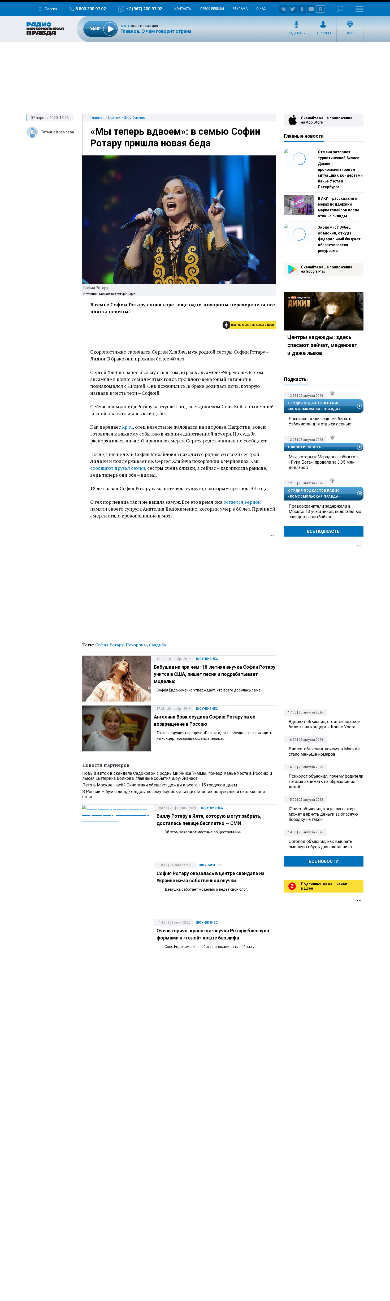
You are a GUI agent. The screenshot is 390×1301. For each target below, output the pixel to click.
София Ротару (109, 645)
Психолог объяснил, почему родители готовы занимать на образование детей (326, 781)
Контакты (183, 9)
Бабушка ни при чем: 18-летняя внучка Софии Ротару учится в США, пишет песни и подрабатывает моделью (214, 674)
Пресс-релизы (212, 9)
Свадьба (157, 645)
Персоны (323, 33)
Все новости (324, 861)
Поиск (340, 9)
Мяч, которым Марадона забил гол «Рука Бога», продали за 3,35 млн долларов (323, 462)
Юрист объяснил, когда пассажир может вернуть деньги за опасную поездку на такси (323, 814)
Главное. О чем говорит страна (156, 31)
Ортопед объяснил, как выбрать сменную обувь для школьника (320, 844)
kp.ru (127, 427)
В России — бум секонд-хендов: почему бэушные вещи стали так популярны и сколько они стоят (173, 794)
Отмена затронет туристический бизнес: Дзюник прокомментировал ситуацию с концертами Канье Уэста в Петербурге (340, 169)
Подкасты (296, 33)
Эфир (349, 33)
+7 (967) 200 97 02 (144, 8)
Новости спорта (304, 447)
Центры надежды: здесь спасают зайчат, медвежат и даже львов (322, 345)
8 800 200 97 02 (90, 8)
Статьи (114, 117)
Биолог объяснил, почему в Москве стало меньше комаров (324, 751)
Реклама (240, 9)
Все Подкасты (324, 531)
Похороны (136, 645)
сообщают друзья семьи (117, 468)
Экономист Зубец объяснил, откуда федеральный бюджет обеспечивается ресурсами (339, 239)
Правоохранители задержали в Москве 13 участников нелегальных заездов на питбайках (325, 511)
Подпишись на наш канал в (252, 324)
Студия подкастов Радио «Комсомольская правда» (314, 406)
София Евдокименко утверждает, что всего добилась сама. (209, 690)
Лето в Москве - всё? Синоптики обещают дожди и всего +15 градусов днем (159, 784)
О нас (261, 9)
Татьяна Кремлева (57, 132)
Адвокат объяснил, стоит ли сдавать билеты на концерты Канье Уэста (325, 724)
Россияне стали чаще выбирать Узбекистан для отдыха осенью (320, 421)
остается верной (242, 502)
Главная (97, 117)
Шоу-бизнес (134, 117)
